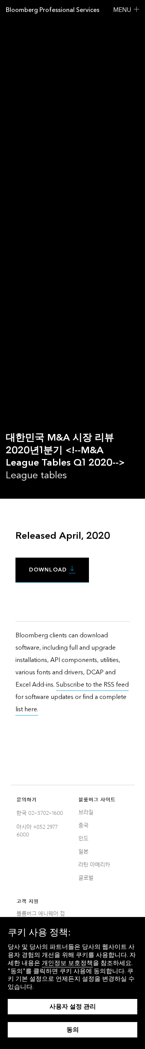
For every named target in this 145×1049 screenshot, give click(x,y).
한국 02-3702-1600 (40, 813)
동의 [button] (73, 1030)
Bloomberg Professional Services (52, 10)
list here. (26, 709)
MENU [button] (122, 10)
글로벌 (86, 878)
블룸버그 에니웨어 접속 (41, 916)
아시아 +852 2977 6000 (37, 831)
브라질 (86, 812)
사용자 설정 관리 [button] (72, 1006)
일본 (83, 851)
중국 (83, 825)
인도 (83, 838)
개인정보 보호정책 (67, 963)
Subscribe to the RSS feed (92, 684)
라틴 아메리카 (94, 864)
